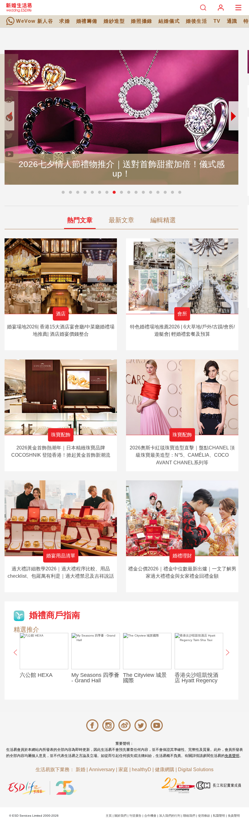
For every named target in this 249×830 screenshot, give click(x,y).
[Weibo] (9, 99)
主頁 (109, 815)
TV (217, 21)
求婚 (64, 21)
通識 (232, 21)
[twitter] (9, 136)
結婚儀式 (169, 21)
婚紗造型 (114, 21)
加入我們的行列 (169, 815)
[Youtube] (9, 154)
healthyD (141, 769)
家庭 (123, 769)
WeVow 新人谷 (34, 21)
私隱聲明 (219, 815)
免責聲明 (232, 756)
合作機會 (150, 815)
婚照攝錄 (141, 21)
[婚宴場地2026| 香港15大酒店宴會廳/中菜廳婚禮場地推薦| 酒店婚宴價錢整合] (61, 276)
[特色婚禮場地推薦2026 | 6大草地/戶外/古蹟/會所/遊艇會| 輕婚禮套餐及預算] (182, 276)
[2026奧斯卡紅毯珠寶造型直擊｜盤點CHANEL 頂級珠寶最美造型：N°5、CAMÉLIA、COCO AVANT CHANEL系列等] (182, 397)
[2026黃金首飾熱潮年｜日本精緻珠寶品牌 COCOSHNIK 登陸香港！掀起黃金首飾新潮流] (61, 397)
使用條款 (204, 815)
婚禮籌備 (86, 21)
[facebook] (9, 63)
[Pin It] (9, 118)
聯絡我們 (189, 815)
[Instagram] (9, 81)
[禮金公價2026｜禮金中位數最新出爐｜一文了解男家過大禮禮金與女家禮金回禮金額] (182, 518)
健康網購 (164, 769)
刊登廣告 (135, 815)
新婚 (80, 769)
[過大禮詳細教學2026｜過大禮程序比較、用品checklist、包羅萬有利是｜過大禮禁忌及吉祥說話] (61, 518)
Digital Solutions (195, 769)
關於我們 (120, 815)
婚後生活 (196, 21)
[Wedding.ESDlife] (19, 7)
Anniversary (102, 769)
